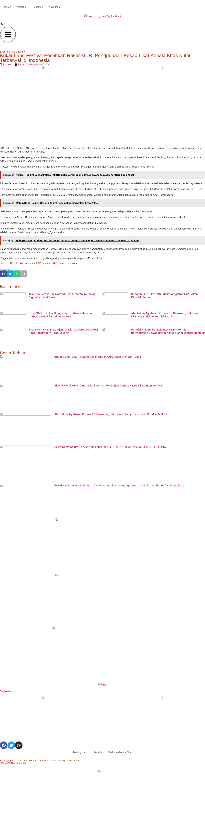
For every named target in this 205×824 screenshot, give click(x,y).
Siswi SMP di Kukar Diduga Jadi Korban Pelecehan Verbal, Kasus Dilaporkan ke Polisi (61, 315)
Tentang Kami (80, 752)
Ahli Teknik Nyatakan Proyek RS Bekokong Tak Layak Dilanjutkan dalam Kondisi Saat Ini (165, 315)
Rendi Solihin (71, 263)
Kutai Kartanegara (15, 51)
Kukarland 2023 (33, 263)
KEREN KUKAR (16, 263)
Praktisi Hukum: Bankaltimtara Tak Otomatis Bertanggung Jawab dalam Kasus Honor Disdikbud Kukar (168, 331)
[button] (2, 24)
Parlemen (38, 7)
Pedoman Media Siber (120, 752)
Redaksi (97, 752)
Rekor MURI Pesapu (53, 263)
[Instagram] (19, 745)
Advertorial (54, 7)
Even (3, 51)
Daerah (7, 7)
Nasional (22, 7)
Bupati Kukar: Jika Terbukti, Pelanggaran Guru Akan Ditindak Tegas (97, 356)
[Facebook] (4, 745)
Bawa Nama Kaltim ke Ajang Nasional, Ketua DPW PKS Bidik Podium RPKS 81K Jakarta (64, 331)
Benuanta (20, 763)
